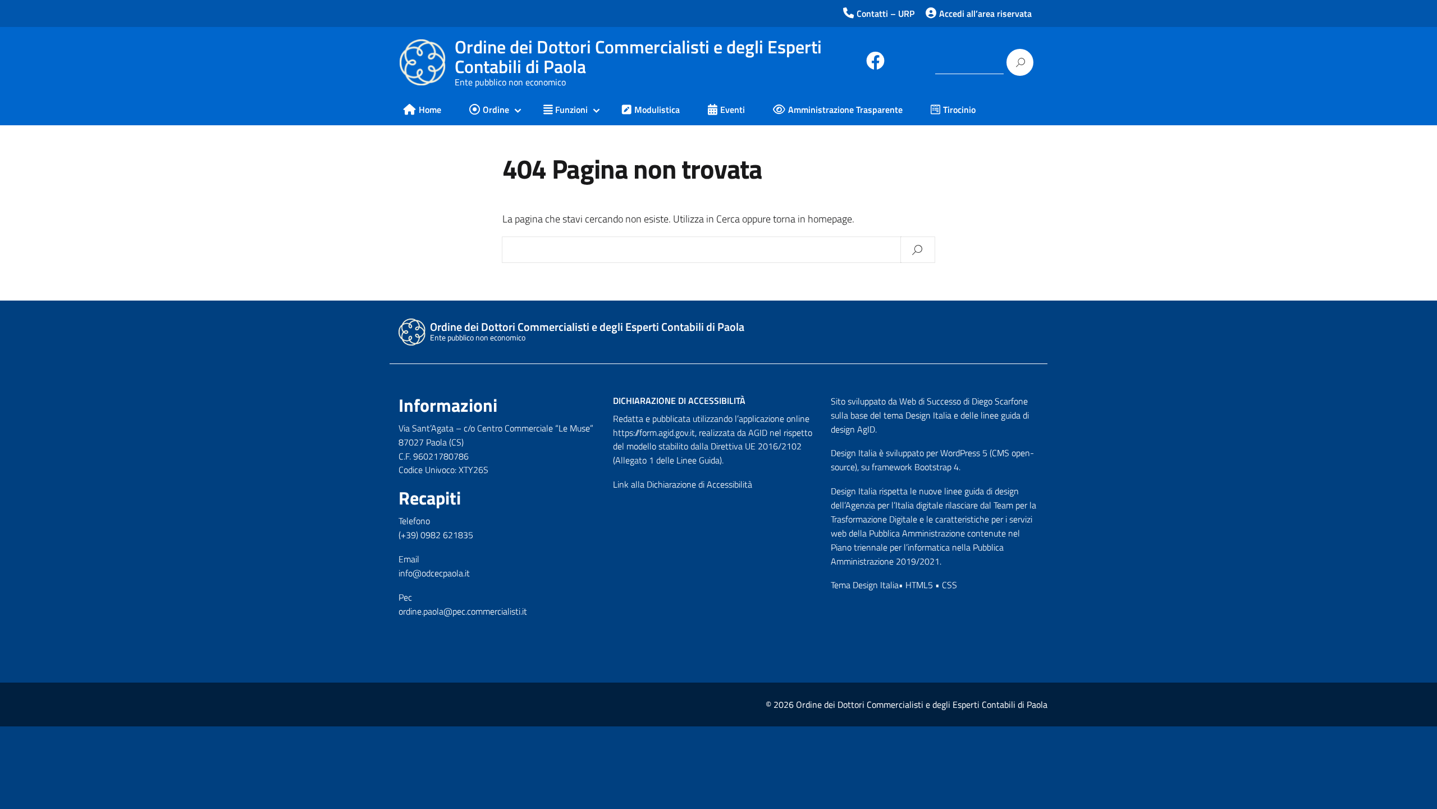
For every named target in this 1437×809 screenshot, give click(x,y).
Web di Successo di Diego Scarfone (963, 401)
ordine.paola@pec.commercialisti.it (463, 611)
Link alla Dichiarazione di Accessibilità (682, 484)
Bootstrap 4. (937, 467)
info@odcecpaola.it (434, 573)
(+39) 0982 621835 (436, 535)
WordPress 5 (963, 453)
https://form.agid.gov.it (654, 432)
